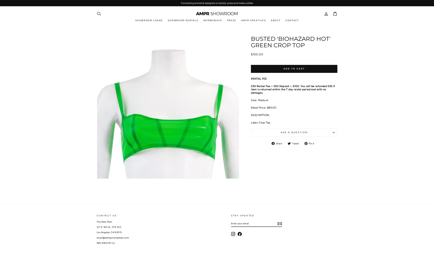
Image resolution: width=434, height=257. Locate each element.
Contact (292, 20)
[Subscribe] (280, 224)
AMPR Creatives (253, 20)
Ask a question (294, 132)
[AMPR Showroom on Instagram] (233, 234)
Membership (212, 20)
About (275, 20)
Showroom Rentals (183, 20)
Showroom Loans (149, 20)
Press (231, 20)
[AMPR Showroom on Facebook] (240, 234)
